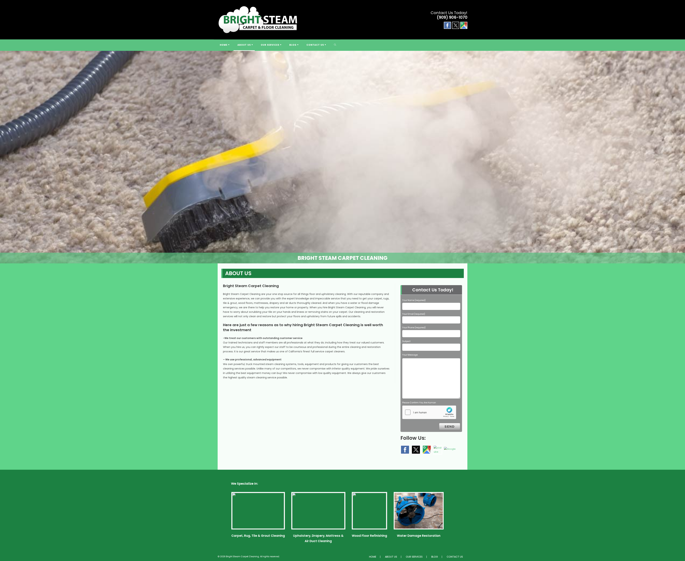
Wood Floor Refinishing (369, 536)
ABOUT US (391, 557)
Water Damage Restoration (418, 536)
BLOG (434, 557)
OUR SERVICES (414, 557)
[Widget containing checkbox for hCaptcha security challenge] (429, 412)
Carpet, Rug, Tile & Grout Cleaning (258, 536)
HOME (372, 557)
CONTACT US (455, 557)
